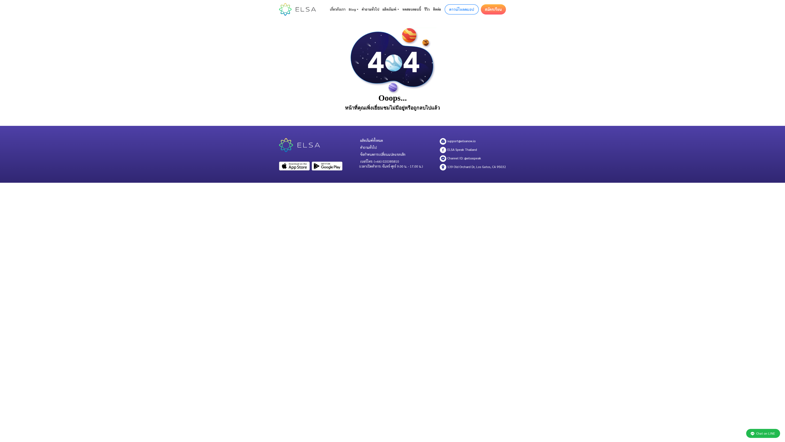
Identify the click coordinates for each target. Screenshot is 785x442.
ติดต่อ (437, 9)
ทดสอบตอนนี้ (411, 9)
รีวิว (427, 9)
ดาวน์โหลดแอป (461, 9)
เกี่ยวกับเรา (337, 9)
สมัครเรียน (493, 9)
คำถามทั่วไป (370, 9)
